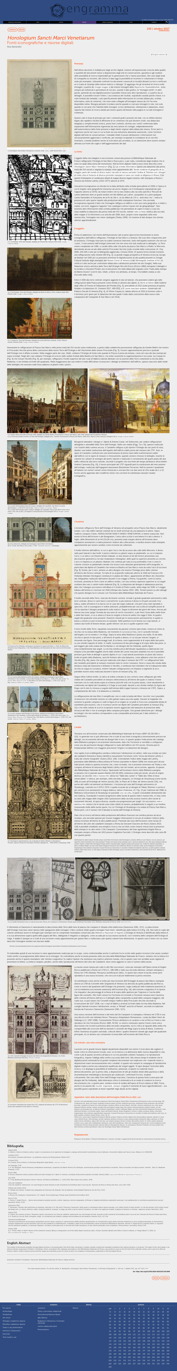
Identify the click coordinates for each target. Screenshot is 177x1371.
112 (143, 1335)
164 (143, 1348)
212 (124, 1360)
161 (129, 1348)
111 (139, 1335)
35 (149, 1315)
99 (144, 1331)
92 (110, 1331)
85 (139, 1328)
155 (163, 1344)
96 (129, 1331)
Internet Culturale (34, 1057)
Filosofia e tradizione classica (14, 1324)
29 (120, 1315)
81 (120, 1328)
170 (110, 1351)
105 (110, 1335)
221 (168, 1360)
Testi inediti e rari (9, 1337)
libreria (84, 22)
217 (148, 1360)
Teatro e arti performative (13, 1327)
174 (129, 1351)
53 (110, 1322)
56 (124, 1322)
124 (139, 1338)
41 (115, 1318)
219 (158, 1360)
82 (124, 1328)
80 (115, 1328)
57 (129, 1322)
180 (158, 1351)
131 (110, 1341)
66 (110, 1325)
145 (115, 1344)
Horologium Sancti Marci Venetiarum (91, 167)
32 (134, 1315)
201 (134, 1357)
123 (134, 1338)
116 (163, 1335)
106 (115, 1335)
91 (168, 1328)
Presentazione (43, 1329)
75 (153, 1325)
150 (139, 1344)
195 (168, 1354)
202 (139, 1357)
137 (139, 1341)
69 (124, 1325)
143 (168, 1341)
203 (143, 1357)
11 (163, 1309)
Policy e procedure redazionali (49, 1311)
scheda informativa (127, 167)
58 (134, 1322)
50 (158, 1318)
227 (134, 1364)
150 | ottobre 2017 (158, 28)
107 (119, 1335)
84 (134, 1328)
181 (163, 1351)
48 (149, 1318)
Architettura (7, 1314)
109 (129, 1335)
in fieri (130, 22)
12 (168, 1309)
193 (158, 1354)
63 (158, 1322)
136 (134, 1341)
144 (110, 1344)
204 (148, 1357)
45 (134, 1318)
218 (153, 1360)
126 (148, 1338)
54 (115, 1322)
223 (115, 1364)
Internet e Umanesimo (11, 1331)
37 (158, 1315)
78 (168, 1325)
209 (110, 1360)
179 (153, 1351)
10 (158, 1309)
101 (153, 1331)
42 (120, 1318)
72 (139, 1325)
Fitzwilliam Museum (44, 545)
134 (124, 1341)
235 (110, 1367)
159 (119, 1348)
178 (148, 1351)
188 (134, 1354)
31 (129, 1315)
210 (115, 1360)
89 (158, 1328)
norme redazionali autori (47, 1326)
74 (148, 1325)
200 (129, 1357)
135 (129, 1341)
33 (139, 1315)
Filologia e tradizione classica (14, 1321)
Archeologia (7, 1311)
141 (158, 1341)
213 (129, 1360)
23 (153, 1312)
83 (129, 1328)
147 (124, 1344)
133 (119, 1341)
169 (168, 1348)
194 (163, 1354)
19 (134, 1312)
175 (134, 1351)
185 (119, 1354)
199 (124, 1357)
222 (110, 1364)
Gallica (47, 151)
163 (139, 1348)
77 (163, 1325)
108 (124, 1335)
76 (158, 1325)
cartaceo (12, 30)
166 (153, 1348)
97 (134, 1331)
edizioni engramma (107, 22)
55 (120, 1322)
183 (110, 1354)
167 (158, 1348)
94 (120, 1331)
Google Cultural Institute (25, 294)
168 (163, 1348)
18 (129, 1312)
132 (115, 1341)
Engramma (88, 10)
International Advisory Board (49, 1314)
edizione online (60, 1162)
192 (153, 1354)
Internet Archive (126, 922)
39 (168, 1315)
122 (129, 1338)
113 (148, 1335)
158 (115, 1348)
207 (163, 1357)
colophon (154, 22)
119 (115, 1338)
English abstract (159, 55)
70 (129, 1325)
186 (124, 1354)
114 (153, 1335)
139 (148, 1341)
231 (153, 1364)
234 (168, 1364)
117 (168, 1335)
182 (168, 1351)
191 (148, 1354)
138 (143, 1341)
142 (163, 1341)
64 (163, 1322)
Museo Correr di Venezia (118, 260)
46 (139, 1318)
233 (163, 1364)
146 (119, 1344)
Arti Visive (6, 1318)
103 (163, 1331)
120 (119, 1338)
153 (153, 1344)
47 (144, 1318)
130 (168, 1338)
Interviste (6, 1334)
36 (153, 1315)
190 (143, 1354)
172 (119, 1351)
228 (139, 1364)
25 (163, 1312)
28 (115, 1315)
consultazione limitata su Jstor (22, 1232)
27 (110, 1315)
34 (144, 1315)
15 (120, 1312)
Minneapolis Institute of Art (148, 260)
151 (143, 1344)
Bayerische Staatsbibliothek (147, 87)
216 (143, 1360)
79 (110, 1328)
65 (168, 1322)
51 (163, 1318)
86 (144, 1328)
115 (158, 1335)
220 (163, 1360)
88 (153, 1328)
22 (149, 1312)
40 (110, 1318)
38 (163, 1315)
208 (167, 1357)
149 (134, 1344)
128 (158, 1338)
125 (143, 1338)
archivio (61, 22)
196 (110, 1357)
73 (144, 1325)
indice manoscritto (101, 776)
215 (139, 1360)
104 (168, 1331)
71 (134, 1325)
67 (115, 1325)
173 (124, 1351)
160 (124, 1348)
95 (124, 1331)
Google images (101, 87)
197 (115, 1357)
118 (110, 1338)
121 (124, 1338)
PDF (146, 1268)
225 (124, 1364)
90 (163, 1328)
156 (168, 1344)
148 (129, 1344)
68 (120, 1325)
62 (153, 1322)
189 (139, 1354)
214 (134, 1360)
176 (139, 1351)
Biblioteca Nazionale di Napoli (108, 933)
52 (168, 1318)
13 (110, 1312)
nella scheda (139, 212)
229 (143, 1364)
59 (139, 1322)
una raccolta (125, 793)
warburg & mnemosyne (14, 22)
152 (148, 1344)
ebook (21, 30)
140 (153, 1341)
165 (148, 1348)
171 (115, 1351)
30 (124, 1315)
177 (144, 1351)
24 (158, 1312)
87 (149, 1328)
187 (129, 1354)
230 (148, 1364)
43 (124, 1318)
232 (158, 1364)
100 (148, 1331)
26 (168, 1312)
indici (37, 22)
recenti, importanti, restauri (108, 1086)
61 (149, 1322)
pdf (110, 1309)
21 (144, 1312)
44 (129, 1318)
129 (163, 1338)
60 (144, 1322)
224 (119, 1364)
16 (124, 1312)
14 (115, 1312)
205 (153, 1357)
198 (119, 1357)
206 (158, 1357)
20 (139, 1312)
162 (134, 1348)
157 (110, 1348)
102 (158, 1331)
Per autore (7, 1308)
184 (115, 1354)
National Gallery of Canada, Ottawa (45, 508)
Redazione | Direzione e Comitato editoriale (51, 1322)
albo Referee (42, 1318)
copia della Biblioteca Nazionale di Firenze (125, 1174)
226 (129, 1364)
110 (134, 1335)
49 (153, 1318)
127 (153, 1338)
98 (139, 1331)
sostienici (41, 1308)
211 (119, 1360)
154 (158, 1344)
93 (115, 1331)
